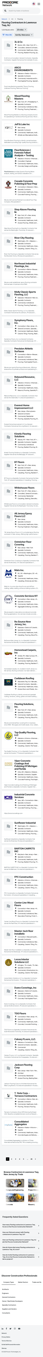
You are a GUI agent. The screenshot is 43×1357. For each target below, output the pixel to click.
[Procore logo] (10, 2)
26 (31, 1159)
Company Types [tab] (8, 1282)
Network (7, 5)
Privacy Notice (6, 1337)
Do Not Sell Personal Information (11, 1344)
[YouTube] (19, 1329)
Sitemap (4, 1348)
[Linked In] (2, 1329)
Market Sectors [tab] (23, 1282)
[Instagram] (15, 1329)
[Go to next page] (35, 1159)
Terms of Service (6, 1341)
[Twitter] (10, 1329)
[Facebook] (6, 1329)
